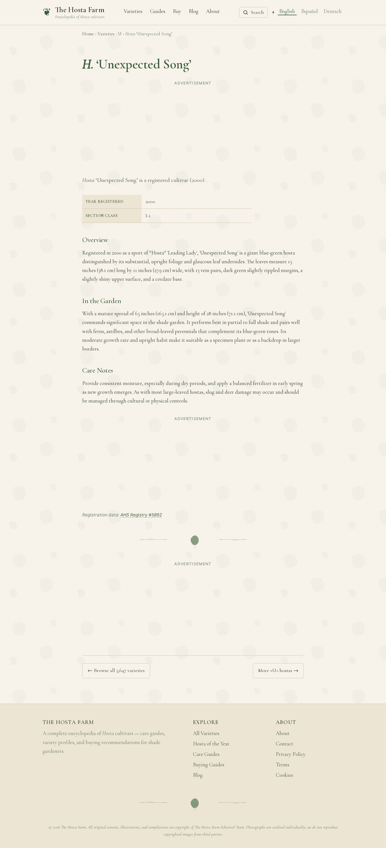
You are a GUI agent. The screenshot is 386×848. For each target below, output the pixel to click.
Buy (177, 11)
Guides (157, 11)
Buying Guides (208, 765)
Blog (193, 11)
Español (309, 11)
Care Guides (206, 754)
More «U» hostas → (278, 670)
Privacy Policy (290, 754)
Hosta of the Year (211, 744)
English (287, 11)
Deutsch (333, 11)
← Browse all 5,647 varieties (116, 670)
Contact (284, 744)
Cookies (284, 775)
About (213, 11)
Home (88, 34)
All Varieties (206, 733)
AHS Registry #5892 (141, 515)
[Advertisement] (193, 127)
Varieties (133, 11)
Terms (282, 765)
